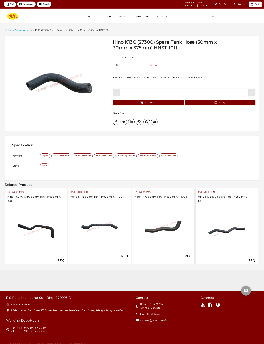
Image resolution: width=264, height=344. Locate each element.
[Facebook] (210, 305)
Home (8, 30)
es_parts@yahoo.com (152, 320)
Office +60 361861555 (151, 304)
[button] (59, 83)
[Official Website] (218, 305)
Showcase (20, 30)
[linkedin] (131, 122)
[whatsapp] (139, 122)
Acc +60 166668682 (150, 308)
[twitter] (124, 122)
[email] (154, 122)
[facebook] (116, 122)
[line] (146, 122)
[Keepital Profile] (202, 304)
